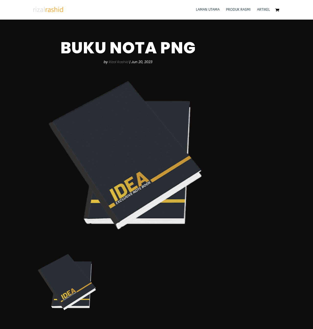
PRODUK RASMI (238, 10)
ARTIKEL (263, 10)
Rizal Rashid (118, 61)
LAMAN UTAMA (208, 10)
